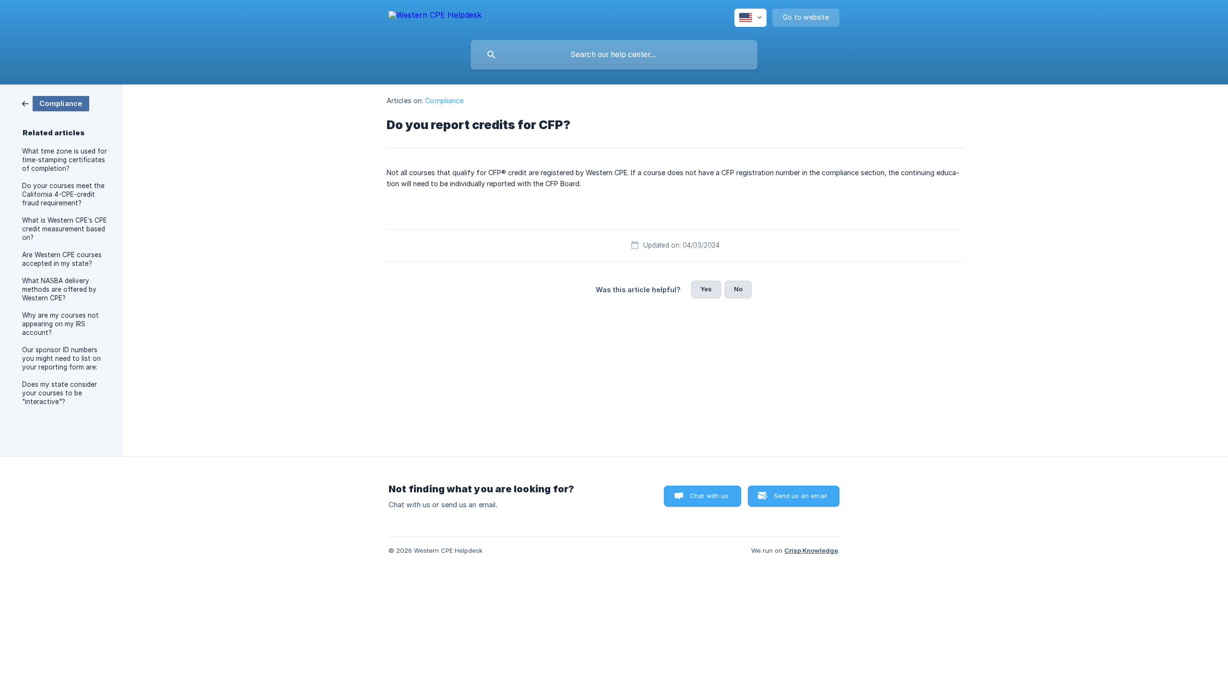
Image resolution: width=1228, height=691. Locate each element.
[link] (55, 102)
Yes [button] (706, 289)
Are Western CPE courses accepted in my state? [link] (62, 259)
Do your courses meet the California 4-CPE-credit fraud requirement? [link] (63, 194)
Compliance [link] (444, 100)
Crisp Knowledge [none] (811, 550)
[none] (435, 16)
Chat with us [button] (709, 496)
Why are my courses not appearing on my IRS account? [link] (60, 323)
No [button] (738, 289)
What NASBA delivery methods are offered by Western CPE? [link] (59, 289)
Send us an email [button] (800, 496)
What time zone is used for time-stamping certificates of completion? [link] (64, 159)
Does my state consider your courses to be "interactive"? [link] (59, 393)
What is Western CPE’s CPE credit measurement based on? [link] (64, 228)
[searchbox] (614, 55)
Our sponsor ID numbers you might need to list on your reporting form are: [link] (61, 358)
